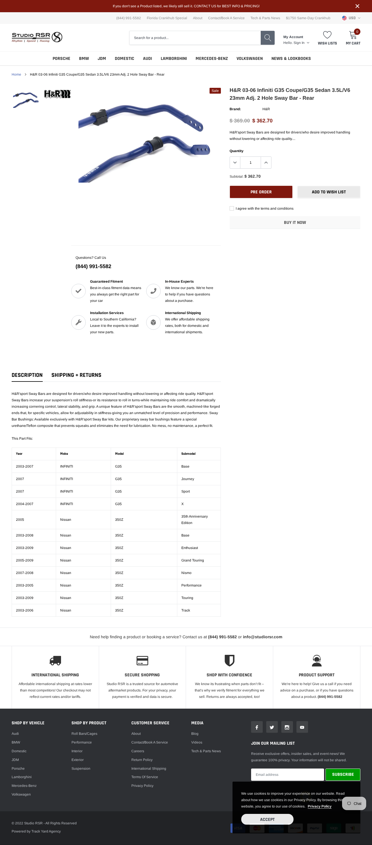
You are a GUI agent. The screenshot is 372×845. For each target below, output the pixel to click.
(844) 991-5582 (93, 266)
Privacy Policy (142, 786)
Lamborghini (174, 59)
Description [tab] (27, 375)
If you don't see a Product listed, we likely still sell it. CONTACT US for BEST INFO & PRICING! (186, 6)
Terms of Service (144, 777)
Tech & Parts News (265, 18)
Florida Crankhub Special (167, 18)
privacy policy (320, 806)
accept (267, 820)
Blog (194, 734)
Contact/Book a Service (226, 18)
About (197, 18)
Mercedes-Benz (212, 59)
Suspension (80, 768)
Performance (81, 742)
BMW (84, 59)
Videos (196, 742)
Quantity (237, 151)
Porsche (61, 59)
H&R (266, 109)
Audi (147, 59)
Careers (137, 751)
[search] (268, 38)
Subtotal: (237, 176)
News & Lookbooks (291, 59)
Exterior (77, 760)
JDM (102, 59)
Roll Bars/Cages (84, 734)
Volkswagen (250, 59)
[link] (27, 98)
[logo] (37, 37)
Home (16, 74)
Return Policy (142, 760)
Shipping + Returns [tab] (76, 375)
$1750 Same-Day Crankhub (308, 18)
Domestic (124, 59)
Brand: (235, 109)
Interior (77, 751)
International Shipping (148, 768)
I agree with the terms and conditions (264, 208)
